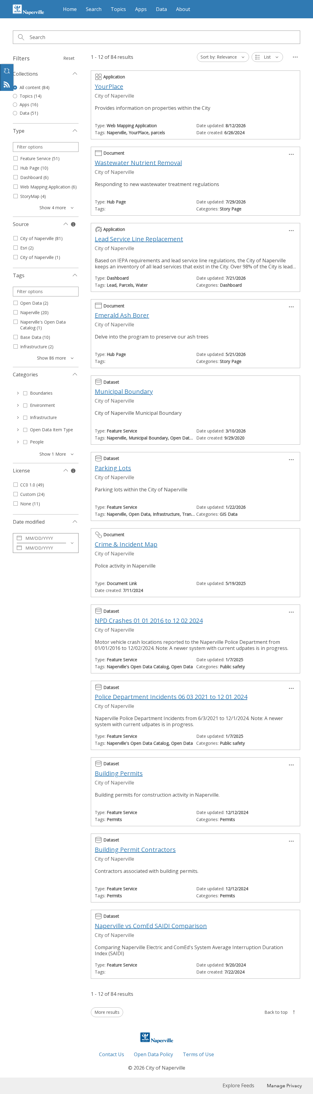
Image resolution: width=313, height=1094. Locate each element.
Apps (141, 9)
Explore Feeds (6, 84)
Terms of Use (198, 1054)
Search (93, 9)
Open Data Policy (153, 1054)
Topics (118, 9)
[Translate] (6, 70)
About (183, 9)
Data (161, 9)
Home (70, 9)
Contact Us (111, 1054)
